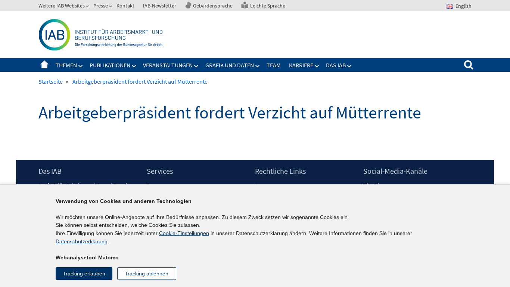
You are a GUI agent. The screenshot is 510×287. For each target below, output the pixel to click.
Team (274, 65)
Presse (100, 5)
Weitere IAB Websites (61, 5)
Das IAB (336, 65)
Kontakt (125, 5)
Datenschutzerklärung (82, 241)
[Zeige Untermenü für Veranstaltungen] (196, 66)
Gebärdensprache (213, 5)
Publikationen (110, 65)
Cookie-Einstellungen (184, 233)
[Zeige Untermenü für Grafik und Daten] (258, 66)
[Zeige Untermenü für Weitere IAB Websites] (88, 7)
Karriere (301, 65)
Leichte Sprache (267, 5)
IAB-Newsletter (159, 5)
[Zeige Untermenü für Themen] (81, 66)
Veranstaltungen (168, 65)
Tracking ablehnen (146, 274)
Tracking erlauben (84, 274)
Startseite (44, 65)
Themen (66, 65)
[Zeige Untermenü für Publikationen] (134, 66)
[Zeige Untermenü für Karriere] (317, 66)
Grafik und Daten (229, 65)
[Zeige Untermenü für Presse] (111, 7)
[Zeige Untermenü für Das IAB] (349, 66)
